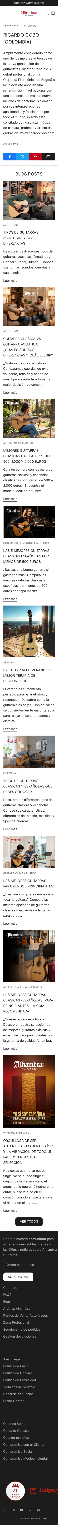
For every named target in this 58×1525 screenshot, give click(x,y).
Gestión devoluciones (19, 1336)
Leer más (10, 281)
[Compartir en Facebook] (9, 156)
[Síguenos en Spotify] (38, 1510)
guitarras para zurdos (19, 873)
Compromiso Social (18, 1452)
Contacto (10, 1288)
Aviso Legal (12, 1359)
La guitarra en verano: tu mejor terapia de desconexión (27, 675)
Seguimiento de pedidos (21, 1329)
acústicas (10, 224)
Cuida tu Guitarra (16, 1431)
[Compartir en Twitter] (22, 156)
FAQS (7, 1295)
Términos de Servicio (19, 1387)
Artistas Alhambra (16, 1309)
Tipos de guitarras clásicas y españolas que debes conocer (27, 786)
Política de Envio (16, 1366)
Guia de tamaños (16, 1438)
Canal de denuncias (18, 1394)
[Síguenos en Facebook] (4, 1510)
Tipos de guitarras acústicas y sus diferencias (20, 237)
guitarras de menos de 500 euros (26, 543)
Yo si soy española (16, 1133)
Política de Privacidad (19, 1380)
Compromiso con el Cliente (24, 1445)
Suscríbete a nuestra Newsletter (29, 3)
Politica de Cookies (18, 1373)
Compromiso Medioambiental (25, 1458)
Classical (31, 26)
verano (8, 662)
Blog (6, 1302)
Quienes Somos (15, 1424)
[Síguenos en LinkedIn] (30, 1510)
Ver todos (29, 1221)
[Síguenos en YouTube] (21, 1510)
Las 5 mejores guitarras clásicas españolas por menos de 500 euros (26, 556)
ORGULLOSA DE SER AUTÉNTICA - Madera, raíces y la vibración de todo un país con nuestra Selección (28, 1152)
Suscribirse (18, 1277)
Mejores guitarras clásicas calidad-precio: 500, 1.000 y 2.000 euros (27, 456)
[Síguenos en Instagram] (13, 1510)
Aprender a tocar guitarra (22, 987)
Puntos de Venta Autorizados (25, 1315)
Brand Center (13, 1401)
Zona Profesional (16, 1322)
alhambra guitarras (18, 443)
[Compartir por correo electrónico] (48, 156)
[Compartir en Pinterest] (35, 156)
